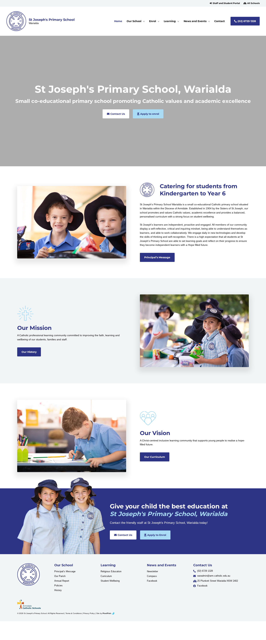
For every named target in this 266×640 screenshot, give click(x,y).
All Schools (253, 3)
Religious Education (111, 571)
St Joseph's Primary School (52, 20)
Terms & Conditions (74, 613)
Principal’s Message (64, 571)
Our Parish (60, 576)
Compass (152, 576)
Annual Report (61, 580)
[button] (225, 3)
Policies (58, 585)
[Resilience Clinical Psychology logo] (28, 574)
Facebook (152, 580)
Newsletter (152, 571)
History (58, 590)
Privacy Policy (89, 613)
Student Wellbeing (110, 580)
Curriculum (106, 576)
